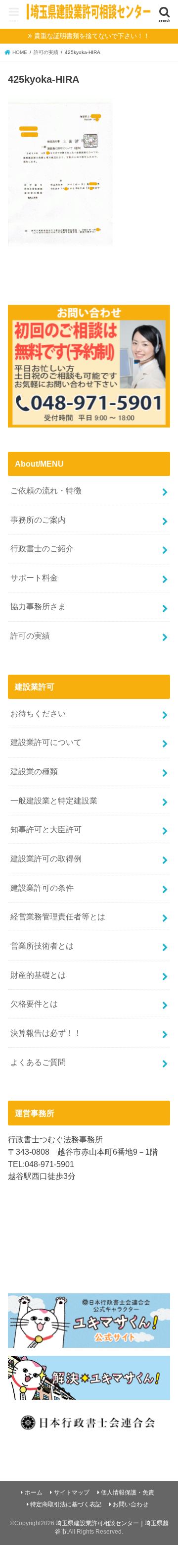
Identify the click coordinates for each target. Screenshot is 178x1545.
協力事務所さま (38, 606)
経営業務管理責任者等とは (57, 916)
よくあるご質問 (38, 1062)
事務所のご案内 (38, 519)
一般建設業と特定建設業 (53, 800)
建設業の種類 (34, 771)
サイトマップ (71, 1492)
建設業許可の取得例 (46, 858)
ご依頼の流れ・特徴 (46, 490)
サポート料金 (34, 577)
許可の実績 (30, 635)
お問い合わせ (130, 1504)
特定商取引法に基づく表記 (65, 1504)
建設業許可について (46, 742)
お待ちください (38, 713)
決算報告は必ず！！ (46, 1032)
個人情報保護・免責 (127, 1492)
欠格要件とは (34, 1003)
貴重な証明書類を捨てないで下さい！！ (92, 36)
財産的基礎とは (38, 974)
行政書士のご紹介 (42, 548)
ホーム (34, 1492)
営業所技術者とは (42, 945)
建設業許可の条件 (42, 887)
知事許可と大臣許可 (46, 829)
